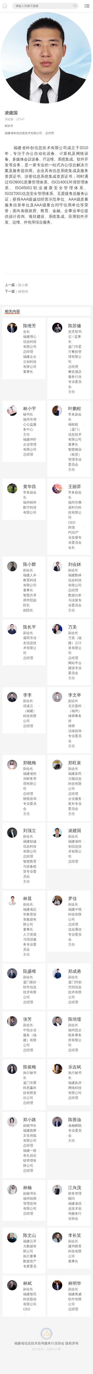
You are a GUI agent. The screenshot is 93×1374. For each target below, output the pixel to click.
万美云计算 (53, 1349)
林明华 (23, 291)
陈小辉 (23, 285)
